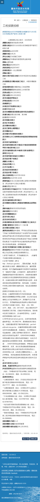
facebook (14, 473)
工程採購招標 (32, 22)
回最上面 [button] (34, 439)
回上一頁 (26, 439)
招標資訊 (34, 20)
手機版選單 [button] (2, 2)
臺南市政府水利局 (20, 7)
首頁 (18, 20)
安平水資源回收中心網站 (22, 470)
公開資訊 (25, 20)
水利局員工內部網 (7, 470)
